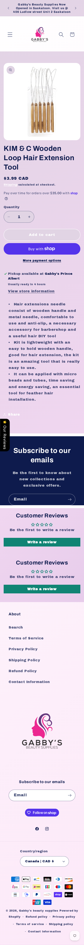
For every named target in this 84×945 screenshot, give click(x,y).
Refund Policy (23, 671)
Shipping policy (61, 924)
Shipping (10, 184)
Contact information (44, 931)
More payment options (42, 260)
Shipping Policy (24, 660)
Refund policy (36, 916)
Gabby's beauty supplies (39, 910)
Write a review (42, 542)
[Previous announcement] (8, 8)
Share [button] (14, 414)
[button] (10, 34)
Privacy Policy (23, 649)
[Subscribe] (69, 499)
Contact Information (29, 682)
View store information (31, 291)
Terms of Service (26, 638)
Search (16, 627)
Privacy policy (64, 916)
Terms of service (30, 924)
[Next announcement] (75, 8)
